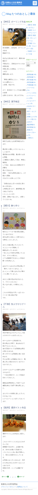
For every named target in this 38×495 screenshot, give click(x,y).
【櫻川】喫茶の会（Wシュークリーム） (31, 38)
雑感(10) (30, 130)
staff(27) (29, 122)
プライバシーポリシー (8, 487)
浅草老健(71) (31, 77)
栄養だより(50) (32, 116)
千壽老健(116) (31, 85)
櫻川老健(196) (31, 80)
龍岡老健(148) (31, 74)
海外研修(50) (31, 127)
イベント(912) (31, 93)
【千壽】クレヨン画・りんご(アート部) (31, 46)
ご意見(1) (30, 138)
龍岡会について (22, 487)
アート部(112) (31, 119)
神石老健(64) (31, 82)
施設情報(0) (31, 124)
